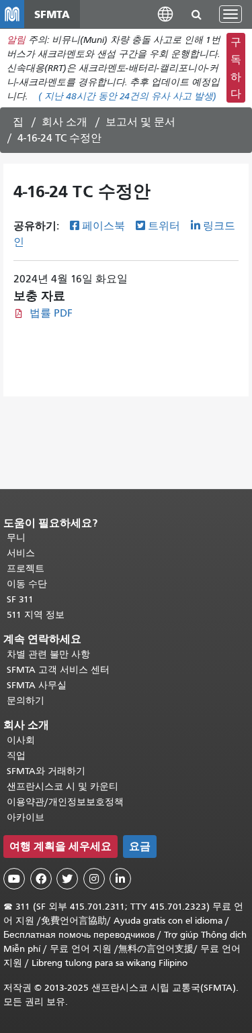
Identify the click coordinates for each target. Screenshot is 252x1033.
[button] (165, 14)
